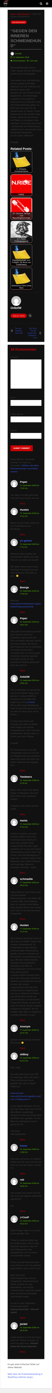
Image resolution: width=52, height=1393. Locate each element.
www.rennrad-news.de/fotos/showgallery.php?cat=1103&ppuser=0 (26, 1096)
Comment (14, 357)
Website (14, 430)
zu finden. (30, 702)
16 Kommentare (19, 61)
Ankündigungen (23, 14)
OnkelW (18, 53)
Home (13, 14)
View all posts (19, 316)
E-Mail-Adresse (18, 414)
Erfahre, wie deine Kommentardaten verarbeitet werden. (25, 468)
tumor (23, 1145)
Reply (22, 503)
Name (14, 398)
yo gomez (26, 540)
